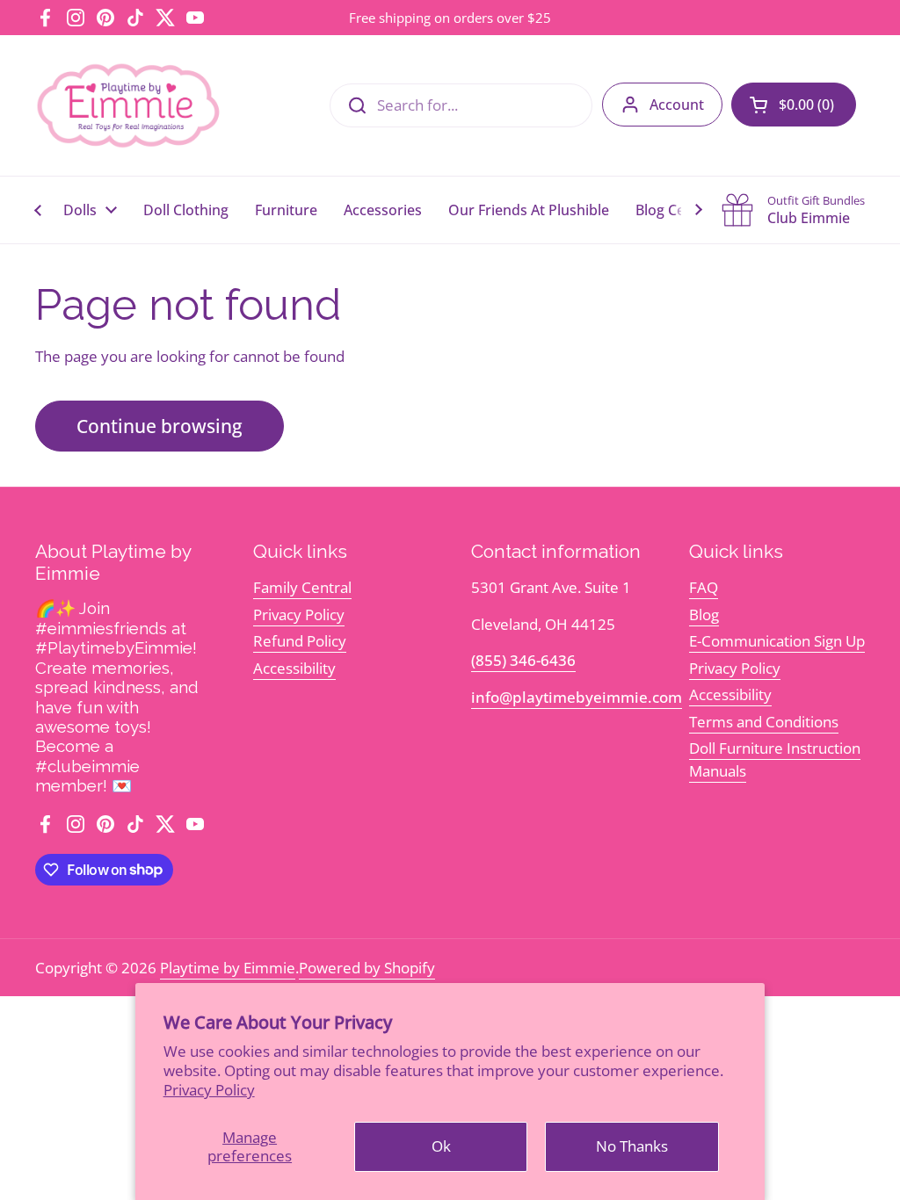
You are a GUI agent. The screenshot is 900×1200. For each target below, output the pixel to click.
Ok (441, 1146)
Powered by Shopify (367, 968)
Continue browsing (159, 425)
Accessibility (294, 668)
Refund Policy (299, 641)
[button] (793, 105)
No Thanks (632, 1146)
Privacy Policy (209, 1090)
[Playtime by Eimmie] (129, 105)
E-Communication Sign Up (777, 641)
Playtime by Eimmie (227, 968)
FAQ (703, 587)
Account (677, 104)
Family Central (302, 587)
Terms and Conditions (763, 722)
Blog (704, 614)
